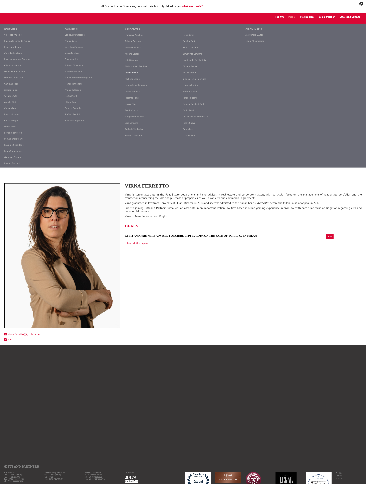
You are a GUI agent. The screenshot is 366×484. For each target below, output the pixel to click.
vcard (10, 339)
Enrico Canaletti (190, 47)
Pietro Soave (189, 122)
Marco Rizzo (10, 126)
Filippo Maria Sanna (134, 116)
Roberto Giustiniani (74, 65)
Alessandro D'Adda (254, 34)
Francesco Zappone (74, 120)
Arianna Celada (132, 53)
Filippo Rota (70, 102)
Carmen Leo (10, 108)
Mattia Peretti (71, 95)
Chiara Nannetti (132, 91)
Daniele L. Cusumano (14, 71)
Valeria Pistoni (190, 97)
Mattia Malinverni (73, 71)
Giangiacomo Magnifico (194, 78)
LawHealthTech (131, 481)
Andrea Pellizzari (73, 89)
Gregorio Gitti (10, 95)
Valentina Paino (190, 91)
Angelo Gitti (10, 102)
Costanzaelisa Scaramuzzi (195, 116)
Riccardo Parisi (132, 97)
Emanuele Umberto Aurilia (17, 40)
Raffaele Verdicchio (134, 129)
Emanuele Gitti (72, 59)
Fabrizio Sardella (73, 108)
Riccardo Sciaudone (14, 144)
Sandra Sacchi (132, 110)
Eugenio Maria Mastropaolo (78, 77)
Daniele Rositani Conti (193, 104)
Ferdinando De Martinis (194, 60)
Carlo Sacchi (189, 110)
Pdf (330, 236)
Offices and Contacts (350, 16)
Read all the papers (137, 243)
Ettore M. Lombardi (254, 40)
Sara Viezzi (188, 129)
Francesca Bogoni (12, 47)
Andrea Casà (71, 40)
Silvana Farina (190, 66)
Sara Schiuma (131, 122)
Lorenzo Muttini (190, 85)
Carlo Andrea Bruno (13, 53)
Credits (339, 473)
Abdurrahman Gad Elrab (136, 66)
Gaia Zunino (189, 135)
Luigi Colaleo (131, 60)
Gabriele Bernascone (75, 34)
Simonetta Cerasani (192, 53)
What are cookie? (192, 6)
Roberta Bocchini (133, 41)
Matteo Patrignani (73, 83)
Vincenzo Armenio (13, 34)
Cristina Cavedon (12, 65)
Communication (327, 16)
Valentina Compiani (74, 47)
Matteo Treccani (12, 163)
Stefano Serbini (72, 114)
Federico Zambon (133, 135)
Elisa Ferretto (189, 72)
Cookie (339, 476)
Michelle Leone (132, 78)
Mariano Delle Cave (13, 77)
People (292, 16)
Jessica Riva (130, 104)
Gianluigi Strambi (12, 157)
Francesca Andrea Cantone (17, 59)
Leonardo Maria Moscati (136, 85)
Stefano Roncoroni (13, 132)
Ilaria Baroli (188, 34)
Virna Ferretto (131, 72)
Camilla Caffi (189, 41)
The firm (279, 16)
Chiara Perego (11, 120)
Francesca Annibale (134, 34)
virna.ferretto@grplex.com (24, 334)
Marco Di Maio (72, 53)
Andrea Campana (133, 47)
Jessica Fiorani (11, 89)
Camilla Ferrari (11, 83)
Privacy (339, 478)
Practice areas (307, 16)
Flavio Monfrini (11, 114)
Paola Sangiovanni (13, 138)
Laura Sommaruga (13, 151)
